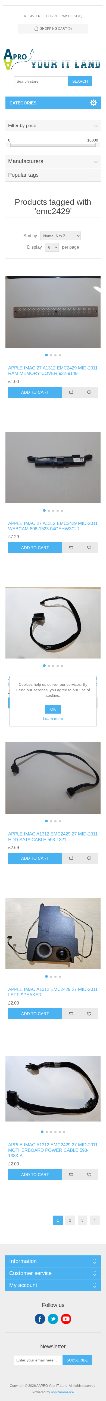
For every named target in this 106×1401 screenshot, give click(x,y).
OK (53, 709)
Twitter (53, 1319)
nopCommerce (62, 1392)
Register (32, 16)
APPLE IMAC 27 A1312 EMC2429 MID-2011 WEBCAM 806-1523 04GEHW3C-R (53, 526)
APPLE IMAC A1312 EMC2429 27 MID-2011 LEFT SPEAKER (53, 992)
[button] (46, 355)
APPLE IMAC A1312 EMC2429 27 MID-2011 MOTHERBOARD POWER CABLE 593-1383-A (53, 1150)
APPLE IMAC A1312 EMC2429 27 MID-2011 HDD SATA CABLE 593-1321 (53, 836)
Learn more (53, 718)
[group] (53, 312)
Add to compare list (71, 392)
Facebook (40, 1319)
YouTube (66, 1319)
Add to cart (35, 392)
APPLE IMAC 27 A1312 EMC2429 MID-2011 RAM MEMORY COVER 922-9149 (53, 370)
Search (80, 81)
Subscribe (77, 1360)
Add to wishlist (89, 392)
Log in (51, 16)
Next (94, 1220)
